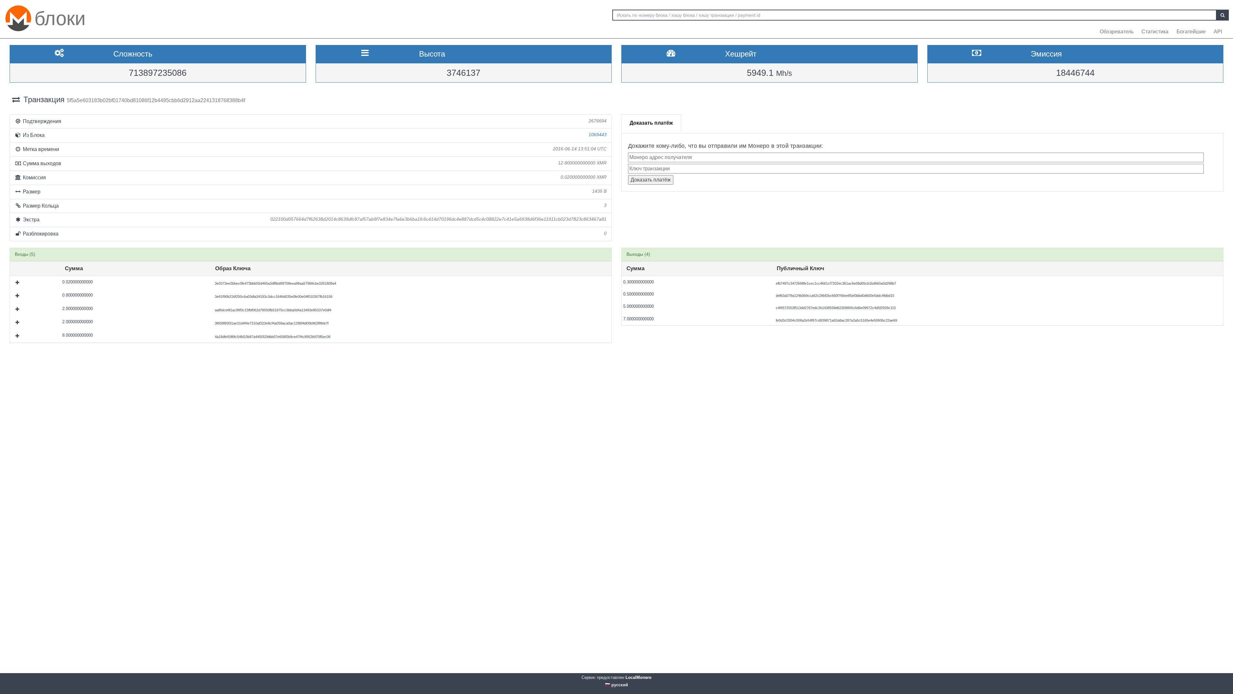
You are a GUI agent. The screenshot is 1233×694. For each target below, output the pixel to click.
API (1218, 31)
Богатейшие (1191, 31)
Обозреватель (1116, 31)
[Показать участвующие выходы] (18, 282)
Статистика (1154, 31)
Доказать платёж (651, 123)
